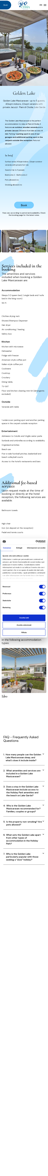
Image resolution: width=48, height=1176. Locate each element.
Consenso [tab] (7, 548)
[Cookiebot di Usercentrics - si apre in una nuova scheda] (35, 541)
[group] (24, 257)
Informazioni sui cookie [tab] (36, 548)
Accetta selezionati (24, 625)
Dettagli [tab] (19, 548)
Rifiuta (24, 632)
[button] (24, 757)
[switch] (42, 593)
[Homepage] (24, 5)
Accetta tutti (24, 618)
